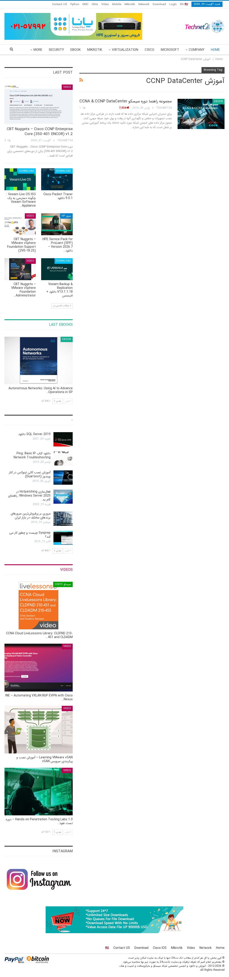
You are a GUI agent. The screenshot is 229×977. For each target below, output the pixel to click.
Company (196, 50)
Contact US (59, 4)
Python (74, 4)
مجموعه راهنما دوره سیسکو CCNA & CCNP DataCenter (125, 101)
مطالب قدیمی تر (61, 306)
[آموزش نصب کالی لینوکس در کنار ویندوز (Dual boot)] (63, 477)
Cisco (149, 50)
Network (143, 4)
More (38, 50)
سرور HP (66, 216)
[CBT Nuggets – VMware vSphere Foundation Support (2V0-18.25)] (20, 224)
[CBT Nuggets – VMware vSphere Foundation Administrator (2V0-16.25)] (20, 269)
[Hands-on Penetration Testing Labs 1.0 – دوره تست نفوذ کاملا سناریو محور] (38, 791)
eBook (75, 50)
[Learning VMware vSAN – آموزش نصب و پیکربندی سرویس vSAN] (38, 729)
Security (56, 50)
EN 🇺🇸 (184, 4)
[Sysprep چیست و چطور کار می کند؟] (63, 538)
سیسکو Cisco (63, 584)
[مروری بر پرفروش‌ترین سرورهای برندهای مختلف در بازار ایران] (63, 519)
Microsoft (170, 50)
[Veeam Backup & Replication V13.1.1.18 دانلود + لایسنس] (56, 269)
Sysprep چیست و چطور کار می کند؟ (30, 534)
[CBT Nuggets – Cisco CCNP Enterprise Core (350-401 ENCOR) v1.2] (38, 104)
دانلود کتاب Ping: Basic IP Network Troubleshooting (32, 455)
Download (159, 4)
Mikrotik (130, 4)
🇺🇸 (107, 947)
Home (215, 50)
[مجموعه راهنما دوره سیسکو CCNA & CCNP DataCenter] (201, 114)
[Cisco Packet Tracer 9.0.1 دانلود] (56, 179)
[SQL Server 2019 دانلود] (63, 439)
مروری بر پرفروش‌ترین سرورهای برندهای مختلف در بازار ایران (31, 515)
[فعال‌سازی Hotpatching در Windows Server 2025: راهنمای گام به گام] (63, 497)
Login (173, 4)
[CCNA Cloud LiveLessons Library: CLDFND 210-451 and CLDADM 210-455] (38, 605)
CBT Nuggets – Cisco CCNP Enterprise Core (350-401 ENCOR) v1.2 (40, 131)
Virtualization (125, 50)
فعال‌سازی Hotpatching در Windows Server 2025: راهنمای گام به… (29, 495)
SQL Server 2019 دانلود (34, 434)
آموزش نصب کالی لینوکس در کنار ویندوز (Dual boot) (30, 474)
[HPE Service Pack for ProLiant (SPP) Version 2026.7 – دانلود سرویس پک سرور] (56, 224)
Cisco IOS (160, 947)
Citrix (95, 4)
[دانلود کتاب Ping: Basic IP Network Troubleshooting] (63, 458)
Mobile (116, 4)
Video (105, 4)
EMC (85, 4)
